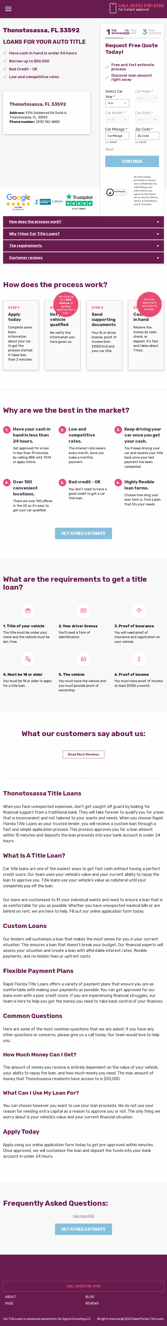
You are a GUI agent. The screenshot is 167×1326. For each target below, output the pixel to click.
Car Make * (144, 91)
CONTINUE (132, 161)
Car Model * (115, 113)
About (10, 1297)
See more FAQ (83, 1216)
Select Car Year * (114, 94)
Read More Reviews (83, 754)
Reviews (92, 1303)
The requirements (25, 245)
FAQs (9, 1303)
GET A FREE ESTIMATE (83, 533)
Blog (90, 1297)
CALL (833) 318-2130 (141, 5)
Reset (109, 149)
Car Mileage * (116, 135)
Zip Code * (144, 135)
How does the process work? (35, 221)
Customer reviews (26, 257)
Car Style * (144, 113)
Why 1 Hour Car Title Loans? (34, 234)
